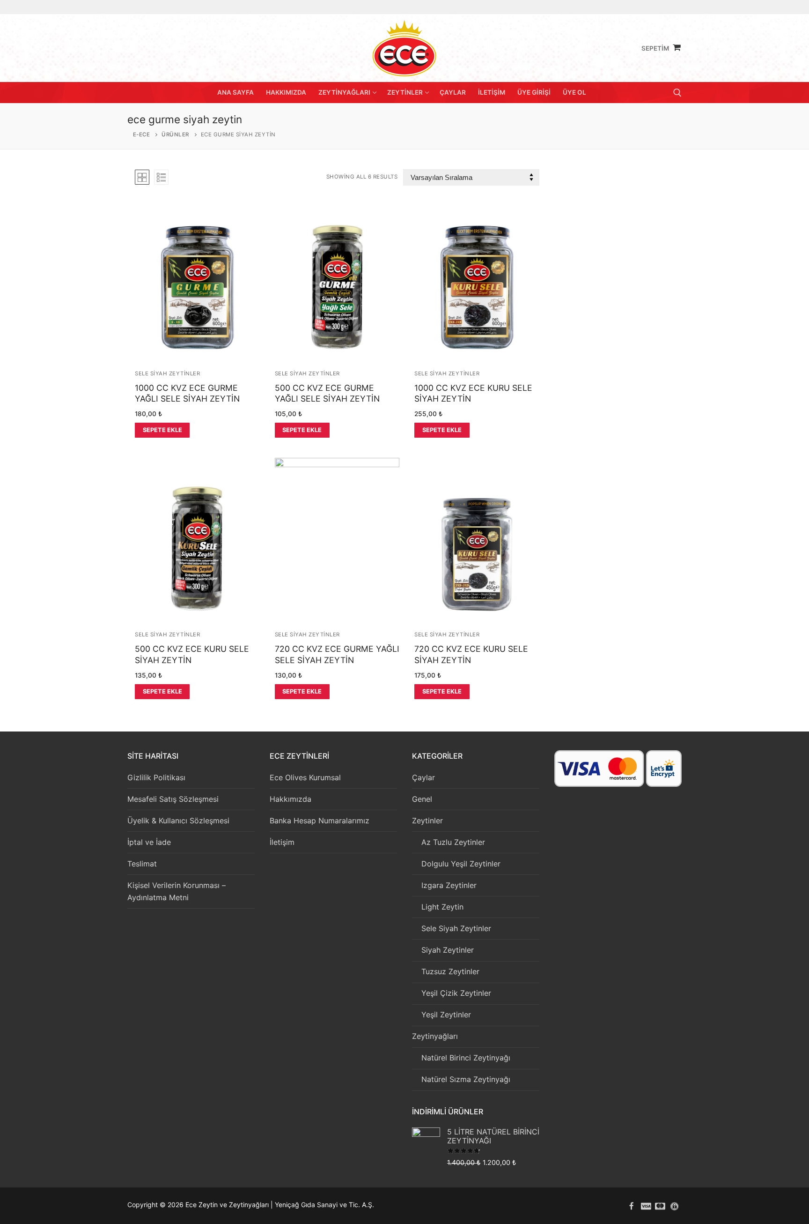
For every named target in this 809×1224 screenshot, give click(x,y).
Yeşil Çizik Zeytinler (456, 993)
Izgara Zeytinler (449, 885)
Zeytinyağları (435, 1036)
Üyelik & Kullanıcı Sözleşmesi (178, 820)
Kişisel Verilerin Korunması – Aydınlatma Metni (176, 891)
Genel (422, 799)
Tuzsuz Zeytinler (450, 971)
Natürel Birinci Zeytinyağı (465, 1057)
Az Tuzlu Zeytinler (453, 842)
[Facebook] (632, 1206)
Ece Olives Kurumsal (305, 777)
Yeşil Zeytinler (446, 1014)
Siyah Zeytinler (447, 950)
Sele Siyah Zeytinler (167, 373)
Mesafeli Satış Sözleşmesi (173, 799)
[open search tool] (677, 93)
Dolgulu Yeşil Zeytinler (460, 863)
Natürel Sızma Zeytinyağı (465, 1079)
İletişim (282, 842)
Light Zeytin (442, 906)
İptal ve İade (149, 842)
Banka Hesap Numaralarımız (319, 820)
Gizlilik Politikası (156, 777)
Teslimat (142, 863)
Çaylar (423, 777)
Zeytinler (427, 820)
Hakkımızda (290, 799)
